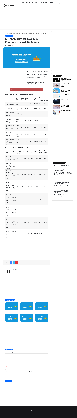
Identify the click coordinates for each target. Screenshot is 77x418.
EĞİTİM (51, 2)
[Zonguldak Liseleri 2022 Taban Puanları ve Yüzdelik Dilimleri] (26, 306)
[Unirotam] (12, 5)
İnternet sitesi (30, 371)
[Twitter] (14, 262)
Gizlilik (29, 413)
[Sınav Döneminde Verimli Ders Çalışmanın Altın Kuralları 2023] (56, 90)
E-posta (7, 371)
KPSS (36, 2)
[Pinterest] (16, 262)
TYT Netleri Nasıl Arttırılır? (66, 99)
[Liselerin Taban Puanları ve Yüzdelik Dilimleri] (11, 306)
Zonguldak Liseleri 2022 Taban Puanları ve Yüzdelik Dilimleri (26, 311)
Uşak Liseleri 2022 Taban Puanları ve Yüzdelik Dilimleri (41, 323)
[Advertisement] (38, 19)
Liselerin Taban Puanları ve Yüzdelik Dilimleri (10, 311)
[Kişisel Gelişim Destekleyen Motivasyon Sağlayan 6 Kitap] (56, 80)
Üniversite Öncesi (43, 2)
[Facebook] (11, 262)
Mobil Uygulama (42, 413)
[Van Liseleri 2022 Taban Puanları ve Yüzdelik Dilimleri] (26, 318)
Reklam (37, 413)
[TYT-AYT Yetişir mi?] (56, 96)
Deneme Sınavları (26, 8)
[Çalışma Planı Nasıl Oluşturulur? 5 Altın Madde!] (56, 85)
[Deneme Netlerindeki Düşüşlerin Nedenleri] (56, 107)
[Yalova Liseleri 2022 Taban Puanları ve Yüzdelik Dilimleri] (11, 318)
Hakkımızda (33, 413)
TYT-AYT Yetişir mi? (65, 94)
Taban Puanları (29, 2)
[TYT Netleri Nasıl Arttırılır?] (56, 101)
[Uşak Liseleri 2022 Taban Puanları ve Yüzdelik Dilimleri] (41, 318)
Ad (6, 366)
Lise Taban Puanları (20, 33)
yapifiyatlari (48, 413)
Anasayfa (8, 33)
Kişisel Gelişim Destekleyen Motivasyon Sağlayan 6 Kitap (66, 79)
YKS (23, 2)
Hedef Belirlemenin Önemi (66, 110)
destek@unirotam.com (40, 411)
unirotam (15, 269)
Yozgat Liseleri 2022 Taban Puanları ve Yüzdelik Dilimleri (41, 311)
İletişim (52, 413)
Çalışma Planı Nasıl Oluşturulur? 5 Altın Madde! (65, 85)
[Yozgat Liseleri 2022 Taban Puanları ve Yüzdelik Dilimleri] (41, 306)
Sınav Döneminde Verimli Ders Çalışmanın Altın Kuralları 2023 (66, 90)
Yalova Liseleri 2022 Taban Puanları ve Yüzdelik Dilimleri (11, 323)
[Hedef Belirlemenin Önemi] (56, 112)
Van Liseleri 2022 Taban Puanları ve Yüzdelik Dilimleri (26, 323)
